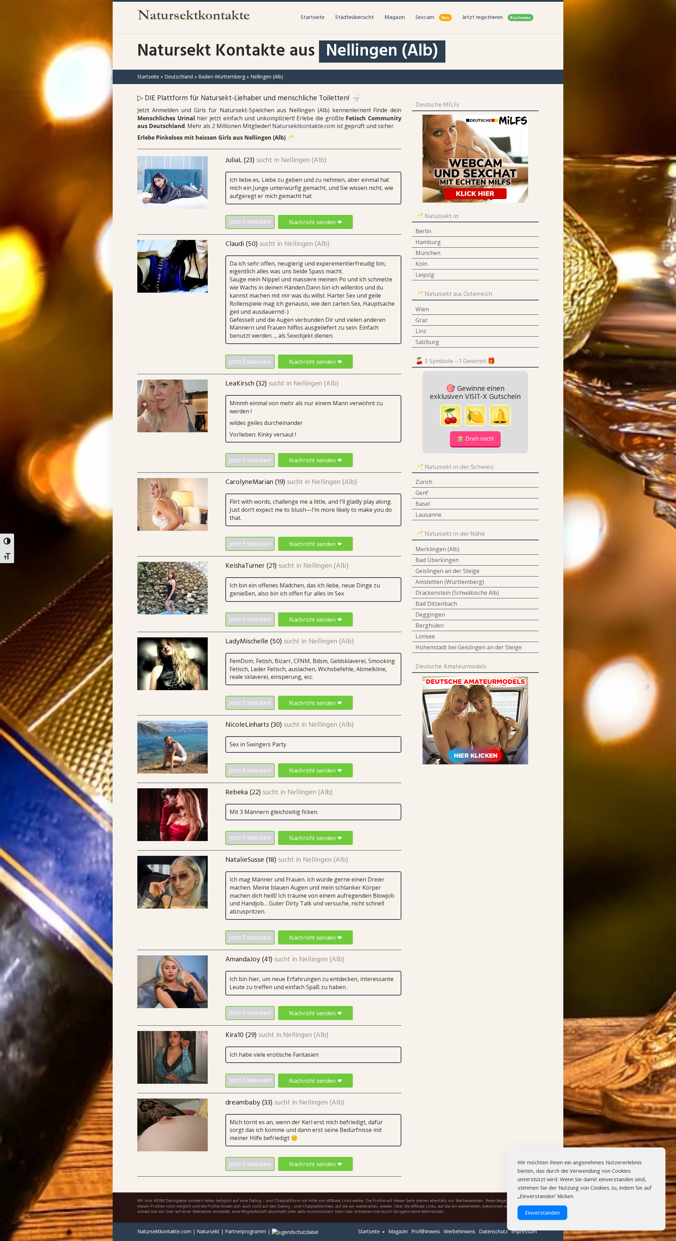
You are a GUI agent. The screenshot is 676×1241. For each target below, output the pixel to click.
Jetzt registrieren (496, 17)
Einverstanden (542, 1212)
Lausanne (428, 514)
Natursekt (208, 1231)
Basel (422, 504)
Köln (421, 264)
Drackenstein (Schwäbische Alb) (457, 593)
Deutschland (178, 76)
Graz (421, 320)
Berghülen (429, 625)
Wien (422, 309)
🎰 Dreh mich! (475, 439)
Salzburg (427, 342)
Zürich (423, 482)
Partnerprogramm (245, 1231)
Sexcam (432, 17)
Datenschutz (493, 1231)
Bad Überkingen (437, 560)
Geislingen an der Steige (447, 571)
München (427, 253)
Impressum (524, 1231)
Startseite (313, 17)
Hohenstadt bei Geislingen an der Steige (468, 647)
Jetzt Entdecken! (250, 221)
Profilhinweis (425, 1231)
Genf (421, 493)
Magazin (394, 17)
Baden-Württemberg (221, 76)
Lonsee (425, 636)
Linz (420, 331)
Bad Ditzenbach (436, 603)
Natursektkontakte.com (303, 126)
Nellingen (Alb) (303, 160)
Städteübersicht (354, 17)
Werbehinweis (459, 1231)
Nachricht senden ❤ (315, 221)
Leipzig (424, 275)
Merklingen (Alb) (437, 549)
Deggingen (430, 614)
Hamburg (428, 242)
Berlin (423, 231)
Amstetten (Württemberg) (449, 582)
